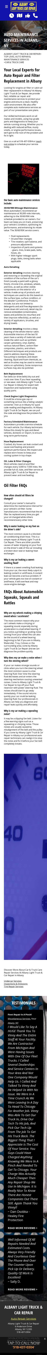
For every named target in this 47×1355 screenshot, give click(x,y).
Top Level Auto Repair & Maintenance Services (17, 58)
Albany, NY (13, 1023)
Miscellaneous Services (19, 1018)
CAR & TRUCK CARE (14, 62)
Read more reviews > (22, 1228)
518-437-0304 (26, 141)
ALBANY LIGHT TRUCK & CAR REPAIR (22, 54)
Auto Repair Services (23, 1318)
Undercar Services (13, 981)
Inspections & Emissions (16, 983)
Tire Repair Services (13, 986)
